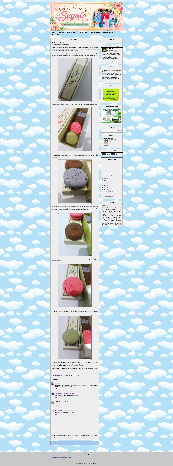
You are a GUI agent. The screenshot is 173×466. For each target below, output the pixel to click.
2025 (105, 180)
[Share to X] (77, 375)
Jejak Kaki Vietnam (95, 32)
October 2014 (108, 196)
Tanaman (113, 219)
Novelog (105, 205)
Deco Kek (116, 211)
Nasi (120, 219)
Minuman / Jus (110, 209)
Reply (56, 388)
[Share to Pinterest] (79, 375)
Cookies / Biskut (106, 212)
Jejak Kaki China (56, 35)
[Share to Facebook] (78, 375)
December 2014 (108, 191)
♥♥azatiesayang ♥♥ (59, 393)
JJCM (120, 216)
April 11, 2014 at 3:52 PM (62, 401)
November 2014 (108, 194)
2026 (105, 178)
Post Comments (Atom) (77, 448)
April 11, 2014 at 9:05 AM (65, 383)
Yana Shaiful (57, 383)
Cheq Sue (111, 48)
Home (75, 443)
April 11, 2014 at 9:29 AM (69, 393)
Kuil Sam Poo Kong (112, 139)
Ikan (115, 212)
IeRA (56, 401)
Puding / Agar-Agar (112, 217)
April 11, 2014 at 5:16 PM (68, 410)
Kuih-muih (107, 211)
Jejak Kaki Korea (83, 32)
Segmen (107, 220)
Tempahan (104, 219)
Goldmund (86, 463)
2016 (105, 185)
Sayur (113, 216)
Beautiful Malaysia (71, 32)
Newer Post (54, 443)
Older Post (95, 443)
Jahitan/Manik (111, 222)
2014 (105, 189)
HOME (53, 32)
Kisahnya (118, 207)
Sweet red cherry (58, 410)
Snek (113, 220)
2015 (105, 187)
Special (107, 216)
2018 (105, 183)
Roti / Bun (119, 209)
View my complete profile (107, 62)
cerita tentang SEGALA (108, 138)
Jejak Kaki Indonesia (108, 32)
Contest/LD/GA (118, 214)
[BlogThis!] (75, 375)
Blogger (95, 463)
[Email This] (74, 375)
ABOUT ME (61, 32)
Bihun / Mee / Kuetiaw (114, 223)
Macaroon (70, 375)
